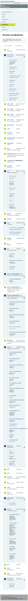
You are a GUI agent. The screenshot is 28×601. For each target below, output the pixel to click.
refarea (12, 193)
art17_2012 (10, 114)
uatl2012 (13, 461)
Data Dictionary (12, 9)
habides (9, 238)
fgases (9, 213)
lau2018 (9, 477)
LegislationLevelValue (13, 383)
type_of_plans (13, 97)
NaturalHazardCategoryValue (13, 400)
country (13, 584)
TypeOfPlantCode (13, 321)
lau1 (8, 469)
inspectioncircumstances (13, 260)
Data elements (5, 19)
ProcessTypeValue (13, 405)
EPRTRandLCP (11, 153)
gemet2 (9, 219)
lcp (8, 482)
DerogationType (13, 308)
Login (17, 3)
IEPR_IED (10, 340)
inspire (9, 347)
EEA (8, 1)
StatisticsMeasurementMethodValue (13, 428)
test (8, 564)
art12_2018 (10, 104)
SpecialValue (13, 424)
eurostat (9, 165)
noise (8, 492)
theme (12, 434)
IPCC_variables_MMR (13, 232)
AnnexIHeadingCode (13, 279)
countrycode (13, 60)
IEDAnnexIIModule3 (11, 287)
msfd (8, 487)
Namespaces (5, 29)
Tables (3, 17)
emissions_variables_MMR (13, 227)
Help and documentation (7, 11)
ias (8, 243)
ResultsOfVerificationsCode (13, 314)
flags (12, 181)
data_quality (13, 67)
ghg (8, 222)
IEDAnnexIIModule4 (11, 295)
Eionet (7, 9)
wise (8, 573)
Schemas (4, 22)
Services (4, 27)
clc (12, 451)
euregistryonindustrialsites (11, 160)
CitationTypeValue (13, 358)
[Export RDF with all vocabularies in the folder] (24, 56)
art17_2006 (10, 109)
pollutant (13, 266)
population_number (13, 75)
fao (8, 171)
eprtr (8, 148)
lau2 (8, 473)
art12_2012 (10, 55)
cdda (8, 128)
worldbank (10, 578)
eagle (12, 456)
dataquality (10, 143)
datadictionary (11, 138)
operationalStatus (13, 514)
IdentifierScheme (13, 377)
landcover (10, 446)
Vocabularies (5, 24)
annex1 (12, 253)
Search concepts (19, 45)
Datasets (4, 14)
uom (8, 568)
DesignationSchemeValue (13, 365)
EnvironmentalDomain (13, 371)
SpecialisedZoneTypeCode (13, 418)
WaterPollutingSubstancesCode (13, 332)
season (12, 84)
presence (13, 80)
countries (13, 503)
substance (13, 553)
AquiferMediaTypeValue (13, 352)
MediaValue (13, 395)
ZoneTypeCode (13, 439)
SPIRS (12, 546)
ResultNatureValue (13, 410)
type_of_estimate (13, 93)
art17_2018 (10, 119)
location (13, 71)
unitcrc (12, 204)
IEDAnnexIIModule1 (11, 274)
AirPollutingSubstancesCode (13, 302)
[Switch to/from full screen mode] (19, 3)
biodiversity (10, 125)
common (9, 132)
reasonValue (13, 523)
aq (8, 49)
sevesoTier (13, 538)
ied (8, 248)
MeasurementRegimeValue (13, 388)
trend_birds (13, 89)
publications (10, 498)
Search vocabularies (8, 45)
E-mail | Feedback (6, 596)
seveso (9, 509)
